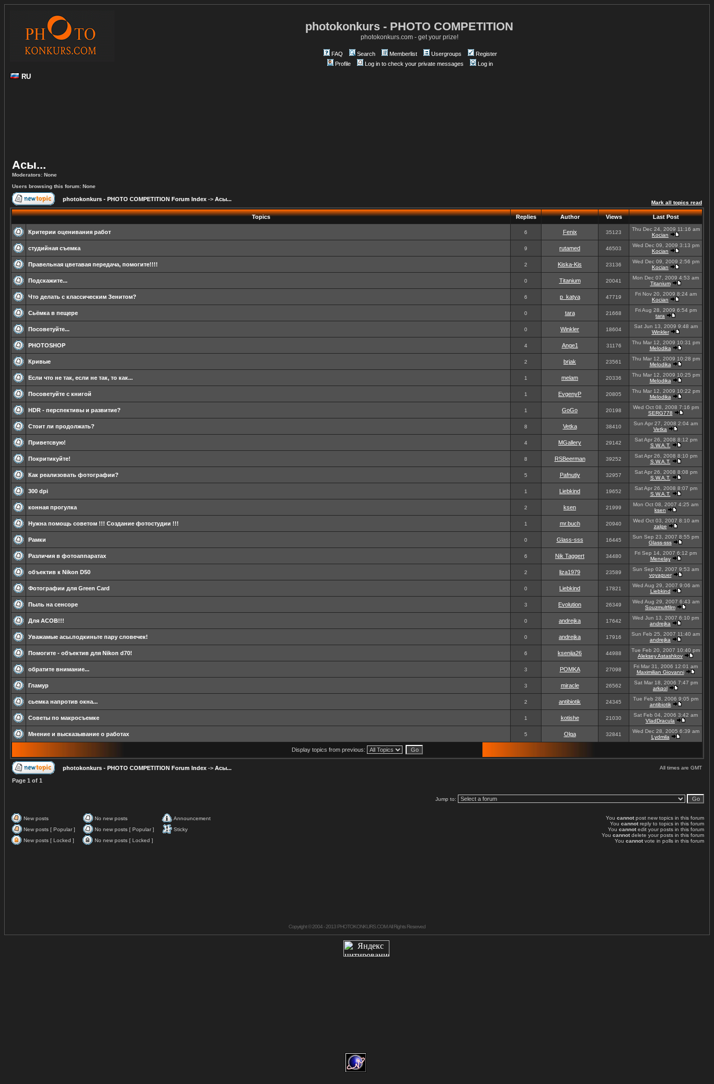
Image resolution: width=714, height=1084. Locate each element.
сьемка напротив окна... (63, 701)
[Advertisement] (357, 123)
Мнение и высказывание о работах (78, 734)
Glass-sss (570, 540)
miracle (570, 685)
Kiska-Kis (570, 264)
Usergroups (446, 54)
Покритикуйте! (49, 459)
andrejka (570, 620)
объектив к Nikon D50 (59, 572)
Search (366, 54)
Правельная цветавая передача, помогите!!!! (93, 264)
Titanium (570, 280)
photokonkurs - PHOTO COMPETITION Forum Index (134, 199)
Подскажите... (47, 280)
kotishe (570, 718)
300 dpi (38, 491)
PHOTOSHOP (46, 345)
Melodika (660, 348)
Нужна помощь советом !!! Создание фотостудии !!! (103, 523)
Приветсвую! (47, 442)
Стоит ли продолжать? (61, 426)
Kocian (660, 235)
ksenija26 (570, 653)
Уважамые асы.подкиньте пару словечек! (88, 637)
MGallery (569, 442)
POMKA (570, 669)
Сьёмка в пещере (53, 313)
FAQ (337, 54)
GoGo (570, 410)
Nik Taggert (569, 556)
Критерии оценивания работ (69, 232)
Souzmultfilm (660, 607)
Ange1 (570, 345)
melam (569, 378)
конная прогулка (52, 507)
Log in (485, 64)
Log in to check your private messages (414, 64)
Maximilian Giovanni (660, 672)
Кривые (39, 361)
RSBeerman (570, 459)
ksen (569, 507)
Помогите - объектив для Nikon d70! (80, 653)
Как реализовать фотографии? (73, 475)
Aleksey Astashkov (660, 656)
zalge (660, 526)
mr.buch (570, 523)
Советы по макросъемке (63, 718)
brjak (569, 361)
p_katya (570, 297)
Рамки (37, 540)
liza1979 (569, 572)
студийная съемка (54, 248)
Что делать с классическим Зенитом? (82, 297)
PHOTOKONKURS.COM (362, 926)
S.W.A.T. (660, 445)
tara (570, 313)
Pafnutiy (570, 475)
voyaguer (660, 575)
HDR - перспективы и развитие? (74, 410)
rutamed (569, 248)
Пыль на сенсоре (53, 604)
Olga (570, 734)
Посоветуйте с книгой (59, 394)
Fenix (570, 232)
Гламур (38, 685)
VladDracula (660, 721)
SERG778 (660, 413)
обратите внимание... (58, 669)
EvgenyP (569, 394)
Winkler (569, 329)
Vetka (570, 426)
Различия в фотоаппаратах (67, 556)
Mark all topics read (676, 202)
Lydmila (660, 737)
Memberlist (403, 54)
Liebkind (569, 491)
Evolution (569, 604)
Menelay (660, 559)
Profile (343, 64)
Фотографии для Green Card (69, 588)
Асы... (29, 164)
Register (486, 54)
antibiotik (570, 701)
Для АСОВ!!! (46, 620)
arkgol (660, 688)
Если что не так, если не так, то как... (80, 378)
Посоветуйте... (49, 329)
